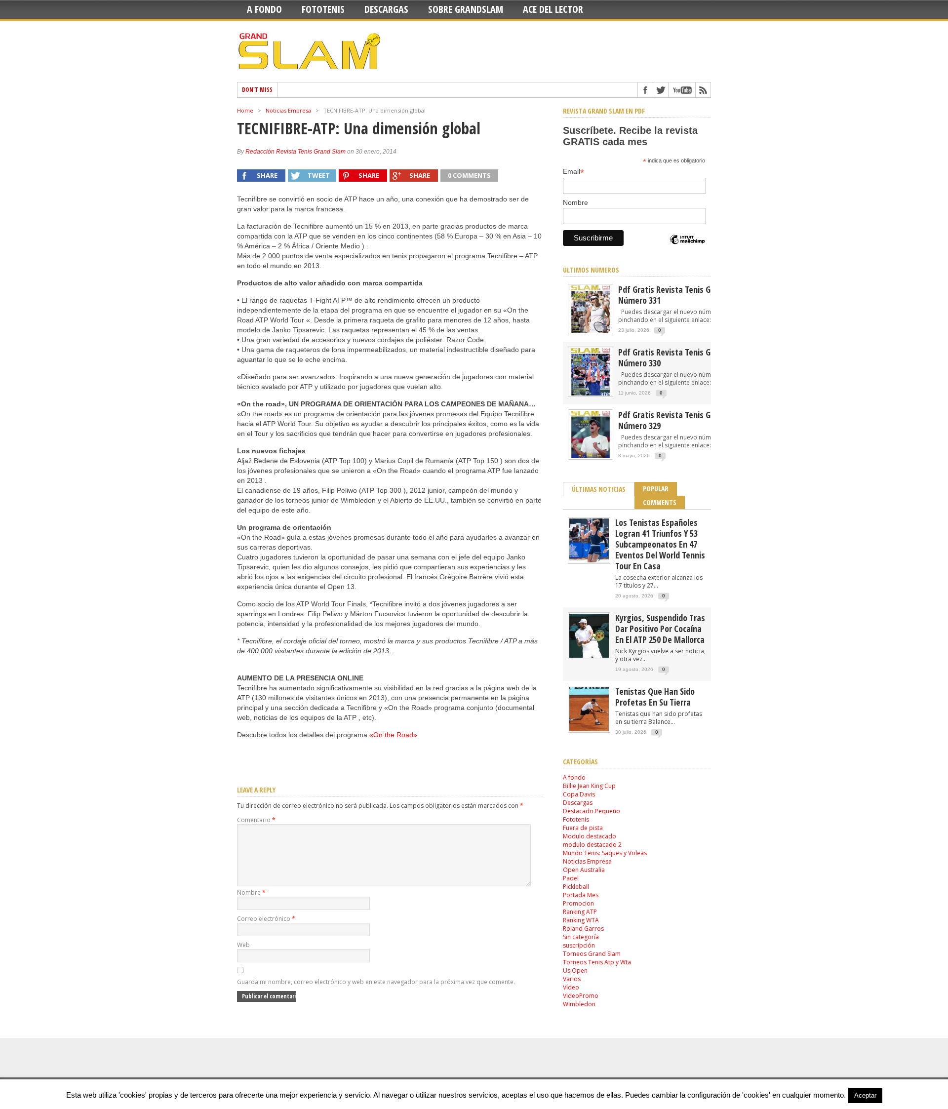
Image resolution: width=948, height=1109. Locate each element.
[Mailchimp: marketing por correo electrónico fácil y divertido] (687, 248)
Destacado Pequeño (591, 811)
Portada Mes (580, 895)
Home (245, 110)
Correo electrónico (266, 918)
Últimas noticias (599, 489)
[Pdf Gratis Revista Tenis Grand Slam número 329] (590, 457)
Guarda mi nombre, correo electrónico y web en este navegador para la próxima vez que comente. (376, 982)
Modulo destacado (589, 836)
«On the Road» (393, 735)
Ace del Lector (553, 9)
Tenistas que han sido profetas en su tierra (655, 697)
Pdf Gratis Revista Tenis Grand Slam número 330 (682, 357)
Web (243, 945)
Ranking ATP (580, 912)
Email (573, 171)
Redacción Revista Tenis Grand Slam (295, 151)
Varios (572, 979)
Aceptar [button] (865, 1095)
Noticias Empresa (288, 110)
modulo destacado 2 (592, 844)
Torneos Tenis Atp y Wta (597, 962)
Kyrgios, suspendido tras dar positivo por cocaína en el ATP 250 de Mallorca (660, 628)
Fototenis (323, 9)
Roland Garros (583, 928)
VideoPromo (580, 995)
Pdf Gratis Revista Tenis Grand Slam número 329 (682, 420)
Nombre (251, 892)
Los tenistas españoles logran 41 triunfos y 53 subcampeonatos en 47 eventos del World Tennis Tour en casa (660, 544)
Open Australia (584, 870)
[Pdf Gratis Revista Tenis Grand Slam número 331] (590, 332)
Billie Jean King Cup (589, 786)
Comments (659, 502)
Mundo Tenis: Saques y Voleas (605, 853)
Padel (571, 878)
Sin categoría (581, 937)
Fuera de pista (583, 828)
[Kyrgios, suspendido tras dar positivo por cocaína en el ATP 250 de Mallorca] (589, 655)
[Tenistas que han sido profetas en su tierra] (589, 729)
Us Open (575, 970)
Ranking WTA (581, 920)
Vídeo (571, 987)
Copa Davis (579, 794)
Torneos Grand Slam (592, 954)
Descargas (386, 9)
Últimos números (591, 270)
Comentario (256, 820)
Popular (656, 488)
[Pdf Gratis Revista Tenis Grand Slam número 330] (590, 395)
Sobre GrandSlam (465, 9)
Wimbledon (579, 1004)
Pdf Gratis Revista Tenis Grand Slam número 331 (682, 295)
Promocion (578, 903)
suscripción (579, 945)
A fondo (264, 9)
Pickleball (576, 886)
